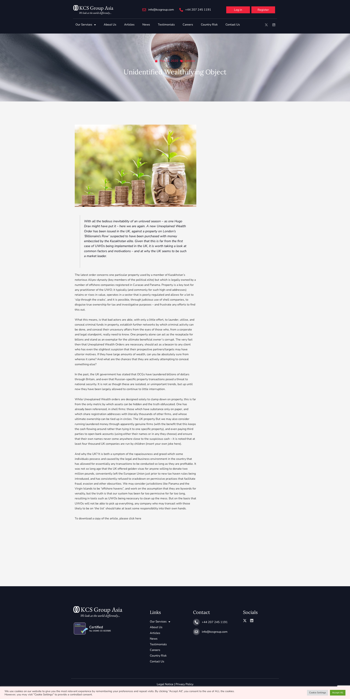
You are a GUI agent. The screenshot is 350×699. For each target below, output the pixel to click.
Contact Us (232, 25)
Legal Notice (165, 684)
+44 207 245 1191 (198, 10)
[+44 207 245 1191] (181, 10)
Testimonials (166, 25)
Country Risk (209, 25)
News (146, 25)
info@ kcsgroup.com (161, 10)
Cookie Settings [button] (317, 692)
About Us (110, 25)
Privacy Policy (184, 684)
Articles (129, 25)
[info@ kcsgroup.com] (144, 10)
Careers (188, 25)
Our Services (83, 25)
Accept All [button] (337, 692)
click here (135, 518)
